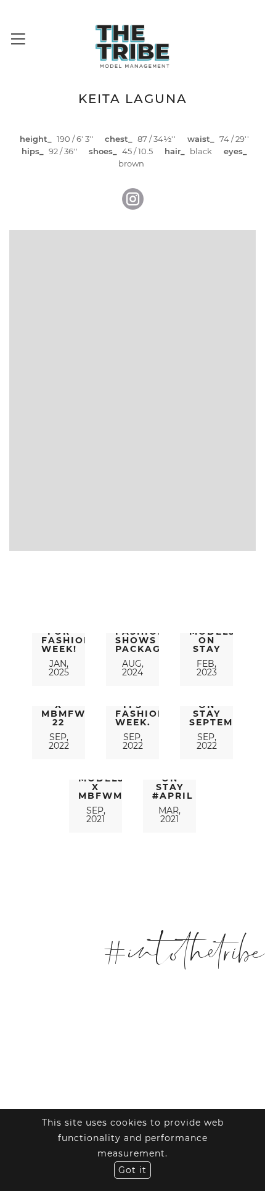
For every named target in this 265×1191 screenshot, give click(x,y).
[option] (132, 391)
